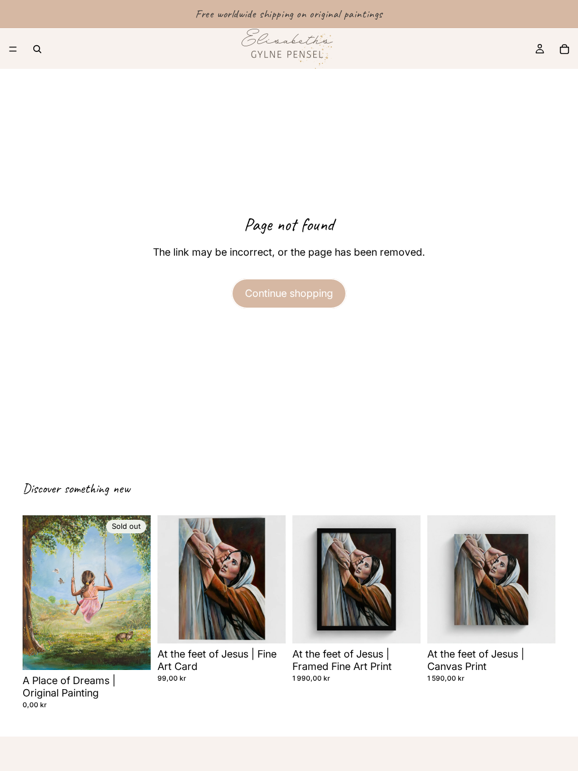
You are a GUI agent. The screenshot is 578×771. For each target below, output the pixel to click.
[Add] (268, 626)
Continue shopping (289, 293)
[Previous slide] (169, 579)
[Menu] (13, 49)
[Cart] (564, 49)
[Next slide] (273, 579)
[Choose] (403, 626)
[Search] (37, 49)
